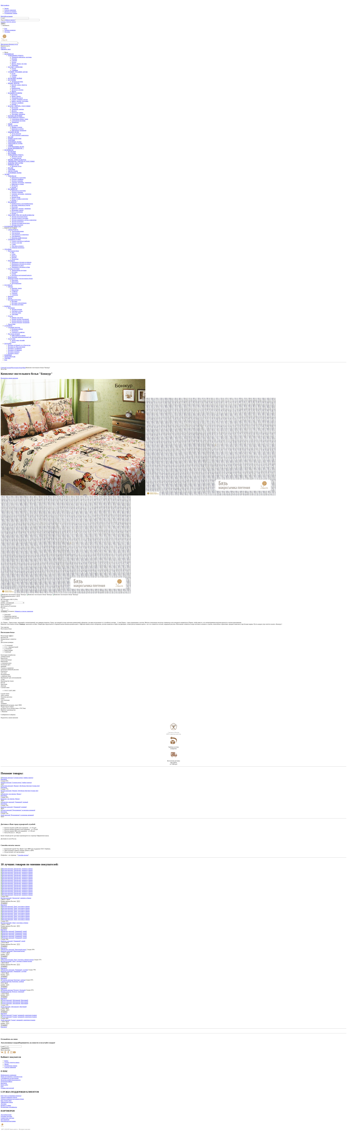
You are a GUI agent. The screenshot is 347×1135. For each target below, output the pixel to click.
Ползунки (15, 207)
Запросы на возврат (10, 11)
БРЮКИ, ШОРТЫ (13, 83)
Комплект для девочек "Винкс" (10, 799)
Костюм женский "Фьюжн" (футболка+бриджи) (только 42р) (19, 790)
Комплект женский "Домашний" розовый (14, 807)
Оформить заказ (6, 49)
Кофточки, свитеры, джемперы (21, 208)
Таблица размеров (10, 30)
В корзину (4, 611)
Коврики (10, 296)
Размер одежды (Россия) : (9, 901)
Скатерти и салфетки (18, 332)
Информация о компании (8, 1075)
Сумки (14, 244)
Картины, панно (17, 288)
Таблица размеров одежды (9, 1097)
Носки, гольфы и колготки (20, 199)
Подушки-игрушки (17, 304)
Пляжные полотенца (18, 247)
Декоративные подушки (19, 270)
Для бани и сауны (17, 311)
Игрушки (14, 301)
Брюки (14, 86)
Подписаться (5, 1048)
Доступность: (5, 606)
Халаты (14, 62)
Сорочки (14, 60)
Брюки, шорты (16, 96)
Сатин (13, 254)
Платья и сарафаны (17, 103)
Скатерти (14, 293)
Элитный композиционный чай (21, 337)
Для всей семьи (16, 312)
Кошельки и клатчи (18, 129)
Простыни (15, 280)
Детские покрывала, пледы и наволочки (24, 220)
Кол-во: (3, 607)
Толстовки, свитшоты (18, 114)
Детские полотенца (17, 221)
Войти (3, 16)
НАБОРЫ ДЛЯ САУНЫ (15, 163)
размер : (3, 602)
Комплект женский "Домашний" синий (13, 941)
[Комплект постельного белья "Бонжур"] (73, 495)
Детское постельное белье (19, 216)
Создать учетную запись (8, 22)
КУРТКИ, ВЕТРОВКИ (15, 116)
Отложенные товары (10, 13)
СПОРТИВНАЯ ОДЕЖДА (16, 117)
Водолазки (15, 107)
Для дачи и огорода (17, 246)
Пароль (3, 20)
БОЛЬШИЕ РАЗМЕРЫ (15, 93)
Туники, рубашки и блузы (20, 99)
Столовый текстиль (14, 327)
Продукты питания (14, 334)
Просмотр (4, 779)
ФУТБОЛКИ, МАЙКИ (15, 78)
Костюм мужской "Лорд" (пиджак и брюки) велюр (16, 961)
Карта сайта (4, 1085)
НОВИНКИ (8, 355)
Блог (5, 28)
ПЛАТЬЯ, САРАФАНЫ (15, 67)
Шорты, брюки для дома (19, 63)
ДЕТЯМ (6, 174)
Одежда (10, 316)
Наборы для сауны (17, 317)
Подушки (14, 272)
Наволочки (15, 282)
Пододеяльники (16, 283)
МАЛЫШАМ (12, 202)
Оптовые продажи (6, 1116)
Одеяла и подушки (14, 269)
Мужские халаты (17, 156)
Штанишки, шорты (17, 210)
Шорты (14, 91)
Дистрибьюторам (6, 1114)
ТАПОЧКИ (11, 140)
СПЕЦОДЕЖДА (13, 229)
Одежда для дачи (17, 242)
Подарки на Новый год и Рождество (19, 345)
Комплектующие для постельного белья (20, 278)
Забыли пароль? (10, 20)
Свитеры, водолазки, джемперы (21, 182)
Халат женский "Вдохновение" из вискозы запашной (17, 815)
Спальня (8, 367)
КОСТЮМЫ (12, 80)
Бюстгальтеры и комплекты (20, 135)
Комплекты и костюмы (19, 177)
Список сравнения (10, 10)
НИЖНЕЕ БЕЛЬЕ (13, 132)
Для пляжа (15, 314)
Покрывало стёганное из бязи (21, 267)
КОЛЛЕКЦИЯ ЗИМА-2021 (12, 226)
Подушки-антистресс (14, 299)
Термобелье (15, 122)
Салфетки (15, 291)
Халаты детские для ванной (20, 319)
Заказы (6, 8)
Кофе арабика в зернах (18, 335)
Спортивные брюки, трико (20, 119)
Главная (3, 367)
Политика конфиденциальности (11, 1080)
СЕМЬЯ (10, 145)
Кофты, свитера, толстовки (20, 101)
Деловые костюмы (17, 81)
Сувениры (15, 295)
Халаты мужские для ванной (20, 322)
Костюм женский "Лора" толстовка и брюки (14, 923)
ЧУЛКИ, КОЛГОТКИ (14, 138)
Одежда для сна (16, 158)
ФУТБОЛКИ (12, 151)
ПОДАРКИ (7, 343)
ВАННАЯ (7, 306)
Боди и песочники (17, 212)
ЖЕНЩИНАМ (9, 54)
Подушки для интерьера (19, 303)
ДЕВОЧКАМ (12, 176)
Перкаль (14, 255)
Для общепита (16, 236)
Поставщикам (5, 1119)
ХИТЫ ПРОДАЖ (9, 356)
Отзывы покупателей (7, 1088)
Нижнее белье (16, 197)
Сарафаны (15, 70)
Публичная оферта (6, 1081)
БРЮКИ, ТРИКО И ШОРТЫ (17, 159)
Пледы (10, 298)
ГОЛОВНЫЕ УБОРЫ (14, 142)
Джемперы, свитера (18, 109)
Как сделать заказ (6, 1100)
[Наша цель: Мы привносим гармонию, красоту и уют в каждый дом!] (4, 41)
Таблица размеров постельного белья (12, 1099)
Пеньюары (15, 65)
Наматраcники (12, 277)
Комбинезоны (16, 88)
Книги (14, 342)
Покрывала (11, 260)
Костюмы (14, 94)
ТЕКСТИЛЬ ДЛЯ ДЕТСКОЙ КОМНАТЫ (21, 215)
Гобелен (10, 286)
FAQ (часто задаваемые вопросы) (11, 1095)
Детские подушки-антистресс (21, 223)
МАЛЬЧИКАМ (12, 189)
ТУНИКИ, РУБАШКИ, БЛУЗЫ (18, 72)
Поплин (14, 257)
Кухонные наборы (17, 329)
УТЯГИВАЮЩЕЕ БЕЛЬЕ (16, 146)
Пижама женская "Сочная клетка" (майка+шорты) (16, 782)
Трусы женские (16, 133)
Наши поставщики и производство (11, 1076)
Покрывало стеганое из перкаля (21, 262)
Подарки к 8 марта (13, 352)
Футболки (15, 186)
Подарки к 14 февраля (15, 348)
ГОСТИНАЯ (8, 285)
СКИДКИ (7, 358)
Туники (14, 76)
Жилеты (14, 111)
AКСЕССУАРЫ (13, 125)
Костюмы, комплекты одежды (21, 205)
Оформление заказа (7, 1102)
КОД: (2, 604)
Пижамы (14, 59)
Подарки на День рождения (16, 347)
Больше (15, 104)
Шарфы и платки (17, 127)
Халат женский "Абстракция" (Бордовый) (14, 1006)
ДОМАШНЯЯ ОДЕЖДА (15, 55)
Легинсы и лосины (17, 89)
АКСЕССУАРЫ (13, 171)
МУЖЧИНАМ (8, 150)
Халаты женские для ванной (20, 321)
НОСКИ (10, 137)
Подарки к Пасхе (13, 353)
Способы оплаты (23, 855)
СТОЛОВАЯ (8, 325)
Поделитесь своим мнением (9, 378)
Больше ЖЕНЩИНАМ (16, 148)
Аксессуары (11, 324)
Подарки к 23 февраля (15, 350)
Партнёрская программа (8, 1121)
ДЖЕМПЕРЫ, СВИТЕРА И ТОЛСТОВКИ (21, 161)
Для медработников (18, 231)
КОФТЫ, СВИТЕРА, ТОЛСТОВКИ (19, 106)
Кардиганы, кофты (17, 112)
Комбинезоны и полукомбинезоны (22, 203)
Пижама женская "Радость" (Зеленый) (12, 991)
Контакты (4, 1083)
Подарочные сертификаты (9, 1107)
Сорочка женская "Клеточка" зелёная (12, 981)
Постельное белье (13, 251)
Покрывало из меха (18, 265)
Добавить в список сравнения (24, 611)
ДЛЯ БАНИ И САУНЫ (15, 143)
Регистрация (8, 16)
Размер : (3, 974)
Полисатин (15, 259)
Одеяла (14, 273)
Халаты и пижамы (17, 181)
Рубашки (14, 75)
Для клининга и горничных (20, 234)
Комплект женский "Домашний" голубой (13, 971)
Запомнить (6, 25)
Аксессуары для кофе (18, 340)
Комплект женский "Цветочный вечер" (13, 951)
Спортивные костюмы (18, 120)
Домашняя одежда (17, 98)
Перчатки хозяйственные (19, 238)
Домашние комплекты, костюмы (22, 57)
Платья (14, 68)
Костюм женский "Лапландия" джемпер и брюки (16, 898)
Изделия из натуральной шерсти (22, 275)
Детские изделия (17, 309)
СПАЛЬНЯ (7, 249)
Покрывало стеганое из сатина (21, 264)
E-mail (3, 18)
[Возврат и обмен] (174, 744)
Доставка (7, 32)
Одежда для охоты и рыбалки (21, 241)
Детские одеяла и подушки (20, 218)
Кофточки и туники (18, 184)
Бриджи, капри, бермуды (19, 85)
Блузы (13, 73)
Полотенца (11, 308)
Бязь (13, 252)
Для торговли (16, 233)
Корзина (3, 47)
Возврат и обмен (6, 1105)
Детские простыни (17, 225)
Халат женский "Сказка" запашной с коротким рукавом (18, 1020)
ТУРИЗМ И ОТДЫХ (14, 239)
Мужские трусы (16, 166)
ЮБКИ (10, 124)
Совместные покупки (7, 1118)
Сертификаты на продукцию (10, 1078)
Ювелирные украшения (19, 130)
